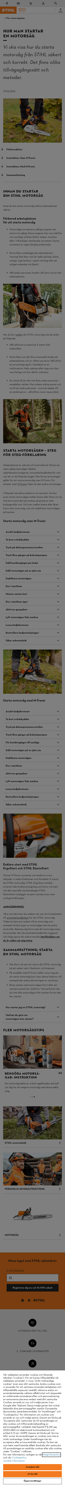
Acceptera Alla (32, 1467)
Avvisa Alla (32, 1474)
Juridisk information (14, 1461)
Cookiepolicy (19, 1458)
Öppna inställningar (32, 1481)
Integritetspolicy (51, 1455)
